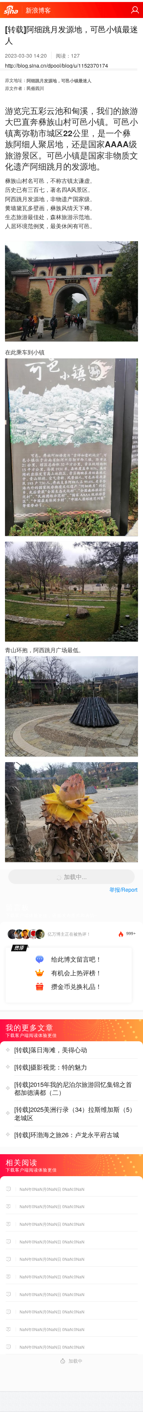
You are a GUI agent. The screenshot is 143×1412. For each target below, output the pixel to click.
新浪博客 (38, 10)
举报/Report (123, 889)
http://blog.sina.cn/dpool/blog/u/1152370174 (56, 65)
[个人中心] (135, 10)
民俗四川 (35, 88)
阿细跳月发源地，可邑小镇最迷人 (59, 81)
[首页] (11, 10)
